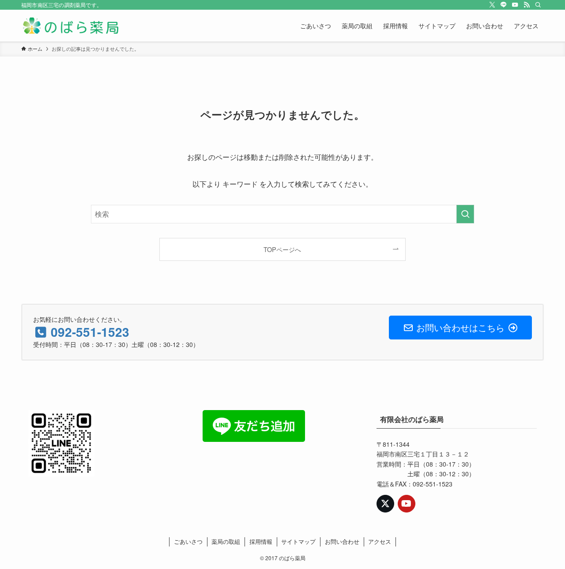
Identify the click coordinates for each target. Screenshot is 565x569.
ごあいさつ (188, 541)
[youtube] (515, 5)
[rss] (526, 5)
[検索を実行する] (465, 214)
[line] (503, 5)
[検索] (538, 5)
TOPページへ (282, 249)
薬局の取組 (225, 541)
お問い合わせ (342, 541)
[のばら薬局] (71, 25)
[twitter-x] (492, 5)
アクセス (379, 541)
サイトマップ (298, 541)
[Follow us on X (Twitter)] (385, 503)
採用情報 (260, 541)
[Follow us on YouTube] (406, 503)
